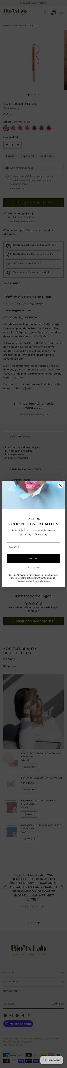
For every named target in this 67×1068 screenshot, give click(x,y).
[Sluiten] (60, 485)
